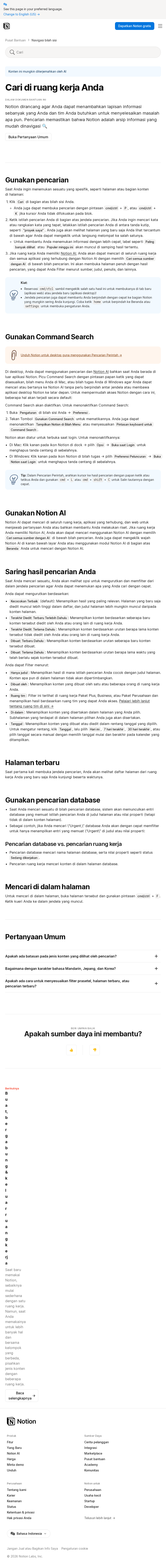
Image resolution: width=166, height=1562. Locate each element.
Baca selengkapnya (21, 1395)
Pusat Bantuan (15, 40)
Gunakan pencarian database (52, 800)
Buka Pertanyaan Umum (28, 137)
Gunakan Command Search (49, 337)
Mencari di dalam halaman (47, 887)
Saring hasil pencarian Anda (50, 571)
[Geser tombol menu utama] (160, 26)
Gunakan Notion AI (35, 513)
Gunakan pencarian (37, 180)
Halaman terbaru (32, 762)
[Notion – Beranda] (7, 26)
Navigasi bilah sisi (44, 40)
